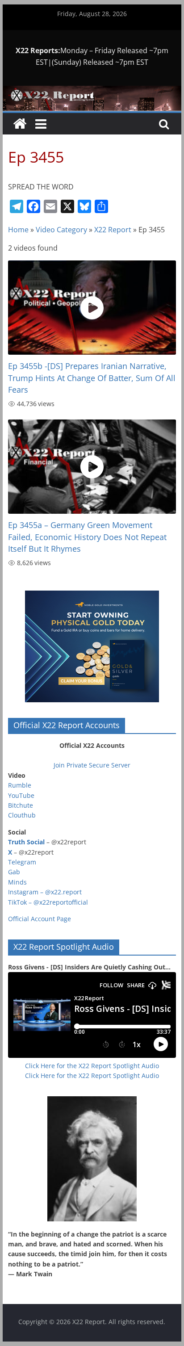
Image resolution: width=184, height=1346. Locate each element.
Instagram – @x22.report (45, 892)
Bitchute (20, 805)
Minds (17, 882)
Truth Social (26, 842)
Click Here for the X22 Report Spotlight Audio (92, 1065)
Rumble (19, 785)
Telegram (22, 862)
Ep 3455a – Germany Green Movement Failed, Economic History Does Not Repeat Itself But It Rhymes (87, 537)
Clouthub (22, 815)
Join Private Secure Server (92, 765)
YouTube (21, 795)
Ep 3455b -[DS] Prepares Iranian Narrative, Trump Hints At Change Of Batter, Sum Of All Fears (92, 378)
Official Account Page (39, 918)
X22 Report (112, 230)
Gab (14, 872)
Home (18, 230)
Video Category (61, 230)
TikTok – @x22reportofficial (48, 902)
